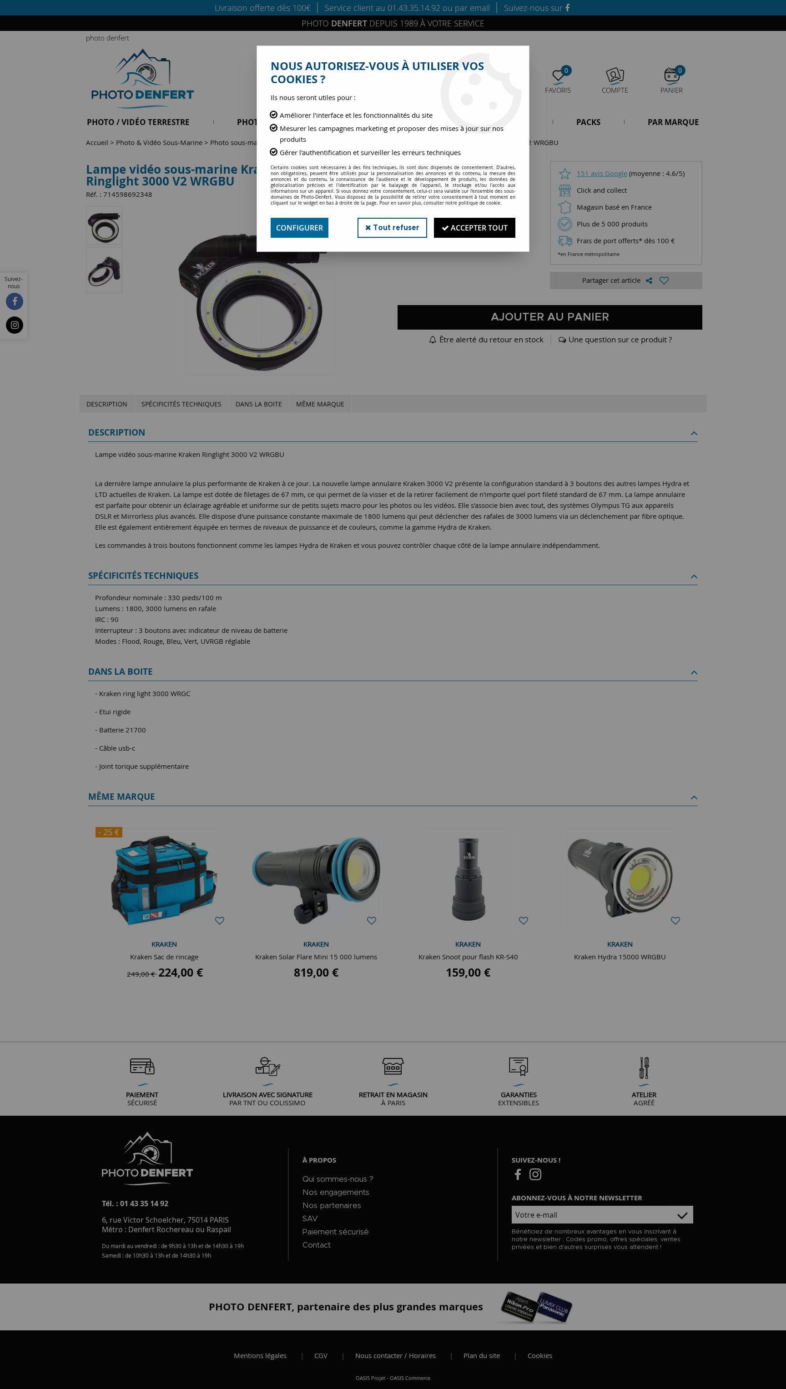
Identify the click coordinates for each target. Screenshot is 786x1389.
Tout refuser (395, 227)
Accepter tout (478, 228)
